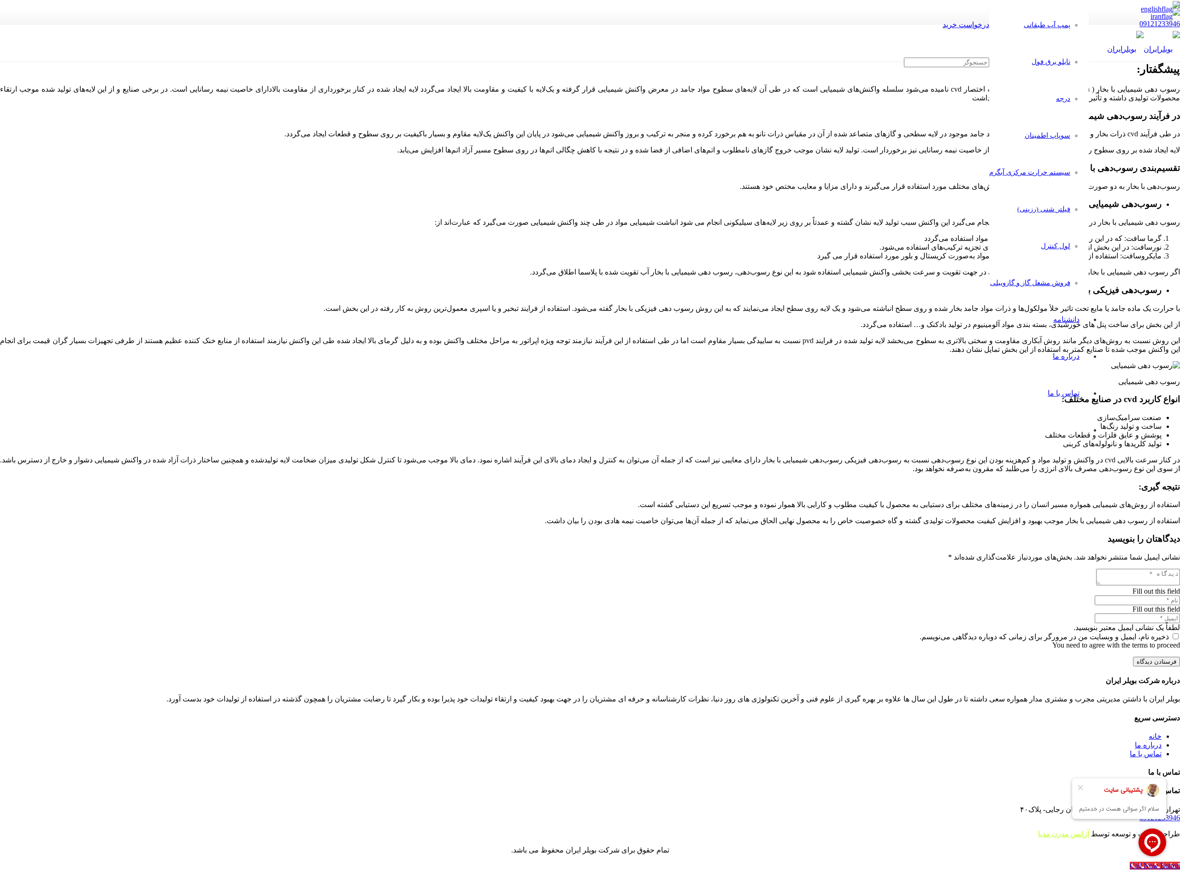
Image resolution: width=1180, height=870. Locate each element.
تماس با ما (1146, 754)
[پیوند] (1143, 49)
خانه (1155, 736)
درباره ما (1148, 745)
